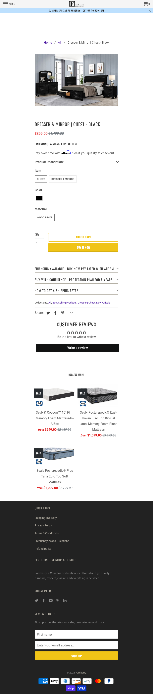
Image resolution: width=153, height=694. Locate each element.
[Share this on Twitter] (47, 313)
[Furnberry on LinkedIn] (65, 600)
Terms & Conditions (47, 533)
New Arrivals (103, 302)
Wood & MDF (44, 217)
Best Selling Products (64, 302)
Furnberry (81, 672)
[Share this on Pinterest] (62, 313)
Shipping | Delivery (46, 517)
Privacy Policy (43, 525)
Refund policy (43, 548)
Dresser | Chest (86, 302)
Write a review (77, 348)
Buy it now (83, 247)
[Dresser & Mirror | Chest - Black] (76, 84)
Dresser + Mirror (62, 179)
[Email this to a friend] (71, 313)
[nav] (9, 4)
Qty (37, 234)
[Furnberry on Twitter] (37, 600)
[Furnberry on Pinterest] (58, 600)
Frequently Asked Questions (52, 541)
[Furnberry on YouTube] (51, 600)
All (49, 302)
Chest (41, 179)
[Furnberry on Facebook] (44, 600)
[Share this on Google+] (67, 313)
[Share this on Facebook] (55, 313)
